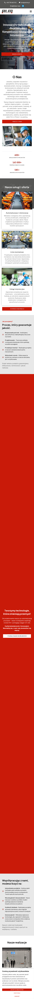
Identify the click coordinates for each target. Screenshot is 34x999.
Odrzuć (17, 996)
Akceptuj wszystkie (17, 989)
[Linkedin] (23, 6)
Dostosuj (17, 993)
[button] (30, 11)
